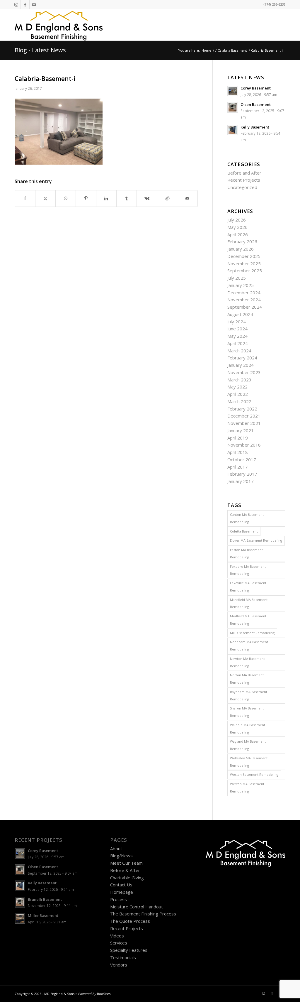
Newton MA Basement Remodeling (247, 662)
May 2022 (237, 387)
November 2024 (244, 300)
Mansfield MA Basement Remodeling (248, 603)
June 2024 (237, 329)
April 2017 (237, 467)
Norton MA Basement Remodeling (247, 679)
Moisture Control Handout (136, 907)
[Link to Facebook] (25, 4)
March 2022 (239, 401)
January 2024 (240, 365)
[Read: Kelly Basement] (232, 130)
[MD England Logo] (59, 24)
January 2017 (240, 481)
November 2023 (244, 372)
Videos (117, 936)
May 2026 (237, 227)
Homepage (121, 892)
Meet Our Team (126, 863)
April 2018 (237, 452)
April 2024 (237, 343)
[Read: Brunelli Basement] (20, 902)
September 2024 (244, 307)
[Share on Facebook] (25, 198)
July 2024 (236, 322)
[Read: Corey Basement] (232, 91)
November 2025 (244, 263)
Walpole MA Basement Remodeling (247, 728)
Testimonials (123, 957)
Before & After (125, 870)
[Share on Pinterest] (86, 198)
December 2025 (243, 256)
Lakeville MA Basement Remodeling (248, 586)
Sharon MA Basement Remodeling (247, 712)
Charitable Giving (127, 878)
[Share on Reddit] (167, 198)
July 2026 (236, 220)
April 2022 (237, 394)
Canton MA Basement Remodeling (247, 518)
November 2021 (244, 423)
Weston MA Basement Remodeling (247, 787)
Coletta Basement (244, 531)
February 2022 (242, 409)
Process (118, 899)
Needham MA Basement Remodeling (249, 645)
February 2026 (242, 241)
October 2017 (241, 459)
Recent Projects (243, 180)
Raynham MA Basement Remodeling (248, 695)
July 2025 (236, 278)
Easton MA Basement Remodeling (246, 553)
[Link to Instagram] (16, 4)
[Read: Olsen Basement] (232, 107)
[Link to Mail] (34, 4)
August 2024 (240, 314)
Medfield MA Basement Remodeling (248, 620)
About (116, 848)
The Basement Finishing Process (143, 914)
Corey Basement (256, 88)
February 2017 (242, 474)
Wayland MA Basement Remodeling (248, 745)
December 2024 (243, 292)
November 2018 (244, 445)
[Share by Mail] (187, 198)
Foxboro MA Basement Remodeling (248, 570)
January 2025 (240, 285)
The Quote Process (130, 921)
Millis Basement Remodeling (252, 633)
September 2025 (244, 270)
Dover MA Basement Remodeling (256, 540)
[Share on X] (45, 198)
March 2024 (239, 351)
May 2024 (237, 336)
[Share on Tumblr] (127, 198)
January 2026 (240, 249)
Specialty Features (128, 950)
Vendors (118, 965)
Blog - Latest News (40, 50)
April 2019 (237, 438)
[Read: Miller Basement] (20, 918)
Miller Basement (43, 915)
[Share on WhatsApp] (66, 198)
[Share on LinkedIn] (106, 198)
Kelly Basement (255, 127)
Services (118, 943)
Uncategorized (242, 187)
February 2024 (242, 358)
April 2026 (237, 234)
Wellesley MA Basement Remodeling (248, 762)
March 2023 (239, 380)
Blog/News (121, 856)
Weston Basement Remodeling (254, 774)
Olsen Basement (256, 104)
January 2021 (240, 430)
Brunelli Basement (45, 899)
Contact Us (121, 885)
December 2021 (243, 416)
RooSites (103, 993)
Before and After (244, 173)
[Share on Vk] (147, 198)
